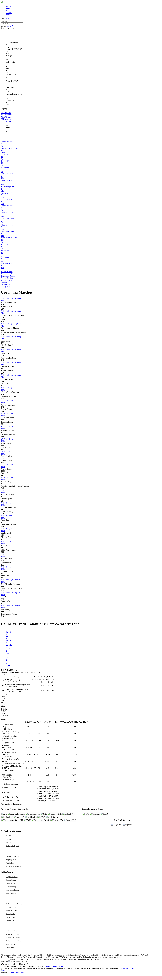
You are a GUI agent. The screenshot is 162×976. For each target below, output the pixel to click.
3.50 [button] (2, 317)
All (7, 131)
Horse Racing (10, 883)
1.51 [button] (2, 450)
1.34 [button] (2, 484)
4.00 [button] (2, 437)
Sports (8, 8)
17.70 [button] (57, 782)
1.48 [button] (2, 462)
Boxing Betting (11, 914)
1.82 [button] (2, 578)
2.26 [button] (2, 535)
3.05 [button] (2, 488)
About (8, 15)
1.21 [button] (2, 433)
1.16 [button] (47, 768)
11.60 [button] (57, 741)
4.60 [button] (47, 775)
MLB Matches (6, 121)
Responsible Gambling (13, 866)
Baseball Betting (11, 907)
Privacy (8, 842)
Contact (9, 13)
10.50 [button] (3, 471)
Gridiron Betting (11, 931)
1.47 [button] (2, 497)
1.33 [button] (2, 565)
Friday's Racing (7, 278)
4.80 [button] (47, 761)
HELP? (10, 26)
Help (7, 10)
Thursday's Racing (8, 276)
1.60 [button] (2, 586)
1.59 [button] (2, 539)
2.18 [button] (2, 590)
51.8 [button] (56, 761)
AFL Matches (6, 113)
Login (3, 19)
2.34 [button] (2, 424)
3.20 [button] (74, 782)
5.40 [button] (2, 381)
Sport (8, 127)
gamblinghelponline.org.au (55, 966)
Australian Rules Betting (14, 904)
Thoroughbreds (6, 280)
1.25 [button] (2, 322)
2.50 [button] (2, 309)
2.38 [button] (2, 398)
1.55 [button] (2, 420)
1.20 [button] (74, 768)
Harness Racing (11, 880)
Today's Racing (7, 272)
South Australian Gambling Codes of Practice (81, 959)
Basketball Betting (12, 910)
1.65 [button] (47, 747)
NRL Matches (6, 115)
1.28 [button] (47, 734)
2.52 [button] (2, 458)
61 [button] (37, 727)
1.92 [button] (2, 573)
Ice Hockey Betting (12, 934)
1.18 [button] (2, 407)
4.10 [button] (2, 599)
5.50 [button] (38, 747)
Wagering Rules (11, 860)
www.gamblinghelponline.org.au (84, 957)
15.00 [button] (39, 782)
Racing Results (6, 287)
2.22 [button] (2, 552)
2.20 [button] (2, 514)
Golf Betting (10, 920)
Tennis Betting (10, 947)
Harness (4, 282)
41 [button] (37, 761)
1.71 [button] (2, 343)
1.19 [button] (2, 603)
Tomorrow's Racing (8, 274)
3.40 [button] (38, 734)
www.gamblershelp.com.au (111, 957)
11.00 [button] (39, 741)
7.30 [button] (74, 727)
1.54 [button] (2, 369)
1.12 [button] (2, 360)
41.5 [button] (56, 775)
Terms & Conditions (12, 856)
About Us (9, 836)
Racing (8, 6)
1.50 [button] (2, 394)
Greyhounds (5, 284)
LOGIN (4, 26)
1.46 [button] (2, 305)
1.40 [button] (74, 734)
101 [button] (38, 754)
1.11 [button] (2, 386)
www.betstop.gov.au (128, 968)
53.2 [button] (56, 727)
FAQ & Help (10, 863)
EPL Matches (6, 119)
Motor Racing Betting (13, 937)
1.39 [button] (2, 522)
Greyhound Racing (12, 877)
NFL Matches (6, 117)
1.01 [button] (2, 475)
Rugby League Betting (13, 941)
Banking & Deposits (12, 846)
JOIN (7, 19)
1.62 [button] (2, 509)
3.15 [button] (2, 561)
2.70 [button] (47, 782)
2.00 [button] (2, 347)
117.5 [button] (57, 754)
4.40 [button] (2, 411)
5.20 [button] (2, 356)
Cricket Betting (11, 917)
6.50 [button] (47, 727)
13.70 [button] (74, 754)
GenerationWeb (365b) (16, 973)
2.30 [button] (2, 373)
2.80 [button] (2, 526)
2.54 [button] (2, 501)
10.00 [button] (47, 754)
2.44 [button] (2, 445)
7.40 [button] (74, 761)
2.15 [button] (47, 741)
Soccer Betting (11, 944)
